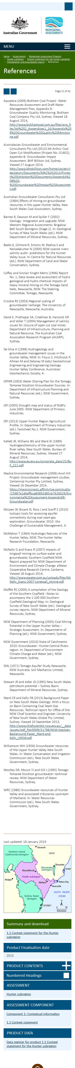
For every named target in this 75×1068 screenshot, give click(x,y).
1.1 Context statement (22, 1022)
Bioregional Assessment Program (45, 56)
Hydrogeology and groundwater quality (26, 62)
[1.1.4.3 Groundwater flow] (7, 91)
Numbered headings (24, 975)
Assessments (19, 56)
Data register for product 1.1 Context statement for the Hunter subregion (32, 1044)
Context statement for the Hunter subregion (48, 59)
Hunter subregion (15, 59)
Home (6, 56)
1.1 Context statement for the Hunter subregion (33, 935)
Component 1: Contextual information (33, 1014)
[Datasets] (14, 91)
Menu (9, 46)
